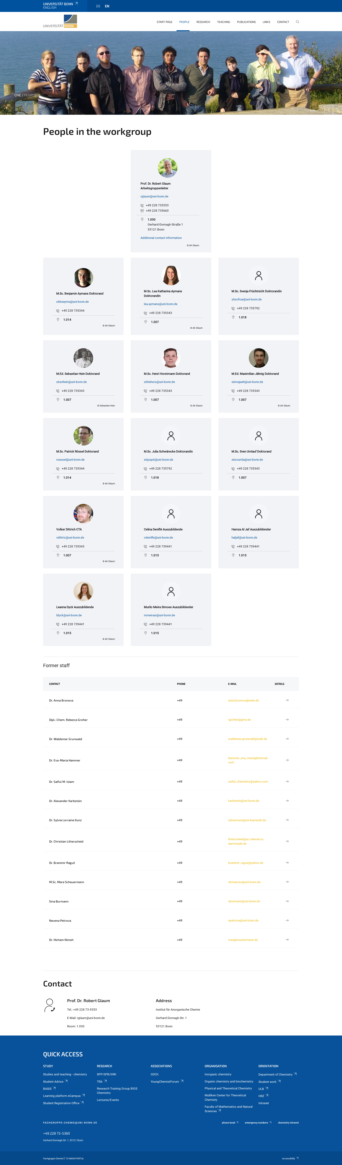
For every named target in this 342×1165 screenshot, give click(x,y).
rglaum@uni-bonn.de (154, 196)
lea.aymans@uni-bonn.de (160, 304)
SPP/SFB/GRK (106, 1074)
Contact (283, 21)
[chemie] (60, 21)
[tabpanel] (171, 73)
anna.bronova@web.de (243, 700)
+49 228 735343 (160, 313)
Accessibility (288, 1158)
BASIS (47, 1088)
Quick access (63, 1054)
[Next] (337, 110)
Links (266, 21)
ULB (261, 1089)
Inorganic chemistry (218, 1074)
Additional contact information (161, 238)
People (184, 21)
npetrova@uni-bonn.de (243, 920)
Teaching (223, 21)
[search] (296, 24)
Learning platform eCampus (62, 1096)
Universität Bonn (58, 4)
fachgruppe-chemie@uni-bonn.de (70, 1122)
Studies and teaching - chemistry (65, 1074)
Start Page (164, 21)
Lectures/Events (108, 1100)
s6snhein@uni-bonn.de (71, 382)
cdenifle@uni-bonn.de (158, 537)
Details (279, 683)
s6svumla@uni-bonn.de (247, 459)
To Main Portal (75, 1158)
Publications (246, 21)
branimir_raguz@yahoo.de (245, 863)
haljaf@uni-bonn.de (244, 537)
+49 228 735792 (248, 308)
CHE (17, 95)
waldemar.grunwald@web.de (247, 739)
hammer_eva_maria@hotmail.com (248, 760)
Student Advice (53, 1081)
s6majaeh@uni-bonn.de (247, 382)
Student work (267, 1082)
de (98, 6)
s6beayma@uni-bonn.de (72, 301)
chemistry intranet (288, 1122)
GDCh (154, 1074)
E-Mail (232, 683)
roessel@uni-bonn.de (70, 459)
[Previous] (328, 110)
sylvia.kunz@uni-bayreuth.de (247, 820)
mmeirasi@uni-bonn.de (159, 615)
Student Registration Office (61, 1103)
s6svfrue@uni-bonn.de (247, 299)
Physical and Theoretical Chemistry (228, 1088)
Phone (181, 683)
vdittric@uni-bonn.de (70, 537)
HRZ (261, 1096)
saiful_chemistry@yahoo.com (248, 781)
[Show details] (287, 700)
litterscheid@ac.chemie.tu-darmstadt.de (246, 841)
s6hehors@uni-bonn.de (159, 382)
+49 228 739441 (160, 546)
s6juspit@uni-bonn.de (158, 459)
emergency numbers (256, 1122)
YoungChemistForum (165, 1081)
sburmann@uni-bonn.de (244, 901)
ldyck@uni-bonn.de (69, 615)
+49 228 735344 (73, 310)
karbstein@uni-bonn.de (243, 801)
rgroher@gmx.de (239, 719)
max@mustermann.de (243, 940)
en (107, 6)
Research (203, 21)
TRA (99, 1081)
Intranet (263, 1103)
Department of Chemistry (275, 1074)
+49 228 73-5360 (56, 1133)
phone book (228, 1122)
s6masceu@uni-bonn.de (244, 882)
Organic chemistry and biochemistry (229, 1081)
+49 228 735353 (157, 205)
